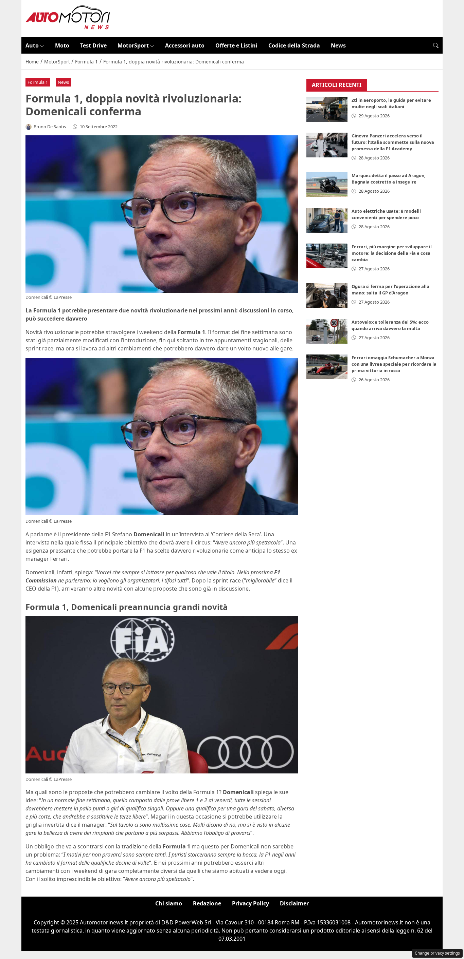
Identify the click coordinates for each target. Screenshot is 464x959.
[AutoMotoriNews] (67, 18)
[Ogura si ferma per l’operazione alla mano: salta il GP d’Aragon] (327, 295)
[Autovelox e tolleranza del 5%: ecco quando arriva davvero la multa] (327, 331)
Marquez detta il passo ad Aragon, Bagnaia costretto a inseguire (389, 178)
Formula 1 (38, 82)
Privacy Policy (250, 903)
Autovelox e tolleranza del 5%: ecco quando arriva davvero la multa (390, 325)
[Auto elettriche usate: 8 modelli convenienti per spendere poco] (327, 220)
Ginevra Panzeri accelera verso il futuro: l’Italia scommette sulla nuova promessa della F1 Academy (393, 142)
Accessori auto (184, 45)
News (338, 45)
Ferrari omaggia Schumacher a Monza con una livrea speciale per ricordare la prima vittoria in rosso (394, 363)
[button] (436, 45)
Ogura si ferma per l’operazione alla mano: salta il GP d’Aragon (390, 289)
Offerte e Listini (236, 45)
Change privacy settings (437, 953)
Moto (62, 45)
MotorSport (133, 45)
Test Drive (93, 45)
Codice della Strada (294, 45)
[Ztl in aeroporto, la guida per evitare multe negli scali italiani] (327, 109)
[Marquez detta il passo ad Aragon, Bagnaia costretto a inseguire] (327, 184)
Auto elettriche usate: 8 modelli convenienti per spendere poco (386, 214)
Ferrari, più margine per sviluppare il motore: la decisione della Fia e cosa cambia (392, 253)
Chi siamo (168, 903)
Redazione (207, 903)
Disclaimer (294, 903)
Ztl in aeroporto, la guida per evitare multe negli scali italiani (391, 103)
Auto (32, 45)
